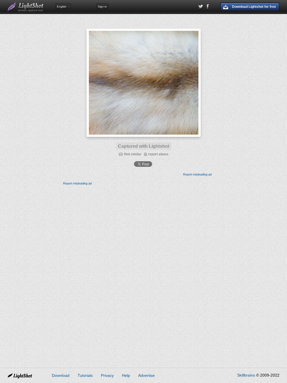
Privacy (107, 375)
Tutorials (85, 375)
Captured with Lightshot (143, 146)
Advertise (146, 375)
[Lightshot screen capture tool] (26, 7)
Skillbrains (246, 375)
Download (61, 375)
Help (126, 375)
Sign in (102, 6)
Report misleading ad (197, 174)
